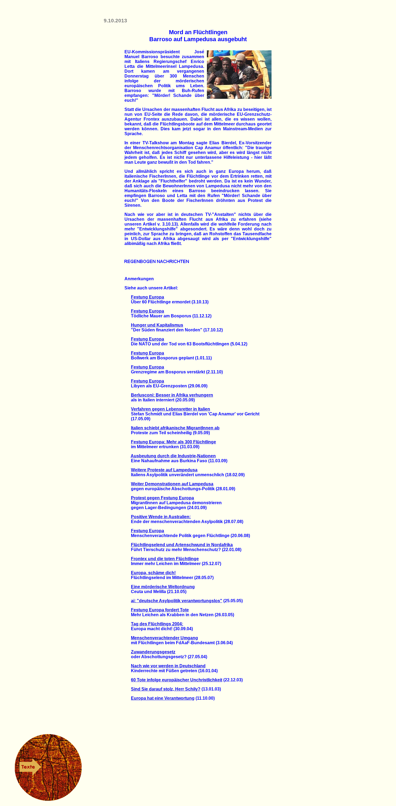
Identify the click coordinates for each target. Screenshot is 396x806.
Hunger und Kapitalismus (157, 325)
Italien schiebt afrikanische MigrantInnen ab (175, 428)
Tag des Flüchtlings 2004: (157, 624)
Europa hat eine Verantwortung (162, 698)
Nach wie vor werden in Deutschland (168, 666)
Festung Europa (147, 297)
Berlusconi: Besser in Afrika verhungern (172, 395)
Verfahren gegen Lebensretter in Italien (170, 409)
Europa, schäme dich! (153, 572)
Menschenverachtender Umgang (164, 638)
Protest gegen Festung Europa (162, 498)
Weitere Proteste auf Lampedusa (164, 470)
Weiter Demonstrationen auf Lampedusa (172, 484)
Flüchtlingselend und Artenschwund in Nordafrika (182, 544)
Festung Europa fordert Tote (160, 610)
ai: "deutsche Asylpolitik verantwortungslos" (176, 600)
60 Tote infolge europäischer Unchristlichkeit (176, 680)
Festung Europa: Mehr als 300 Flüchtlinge (173, 442)
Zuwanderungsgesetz (153, 652)
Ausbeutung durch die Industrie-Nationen (173, 456)
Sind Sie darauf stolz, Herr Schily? (165, 689)
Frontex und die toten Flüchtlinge (165, 558)
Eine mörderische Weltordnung (163, 586)
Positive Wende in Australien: (161, 516)
